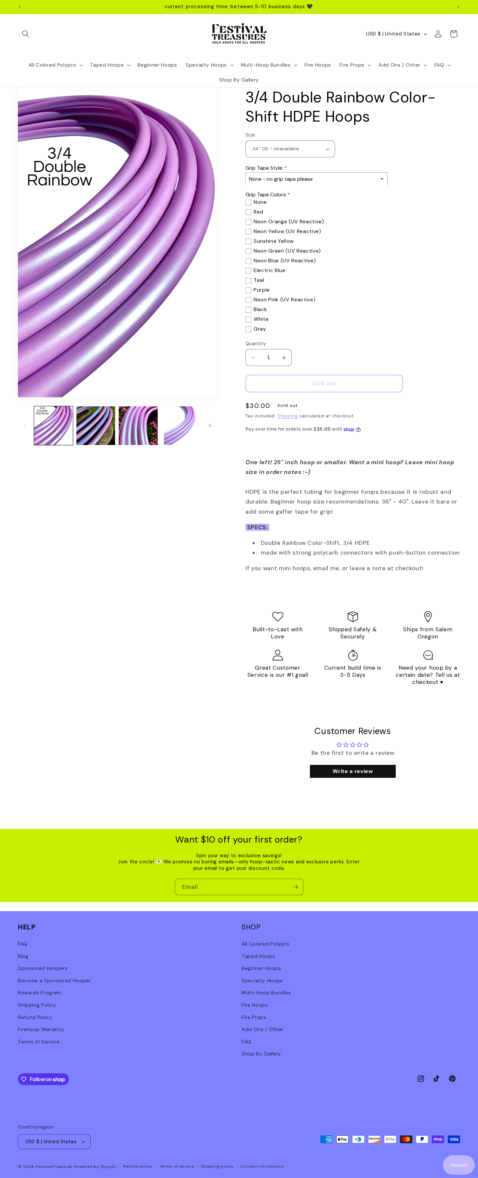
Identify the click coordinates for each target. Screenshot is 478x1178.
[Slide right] (210, 425)
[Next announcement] (458, 7)
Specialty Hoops (262, 980)
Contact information (262, 1166)
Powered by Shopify (95, 1166)
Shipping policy (217, 1166)
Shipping (288, 416)
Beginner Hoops (261, 968)
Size (250, 135)
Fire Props (254, 1017)
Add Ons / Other (263, 1029)
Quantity (256, 344)
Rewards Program (39, 992)
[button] (25, 34)
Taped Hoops (258, 956)
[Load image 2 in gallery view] (95, 425)
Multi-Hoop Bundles (266, 992)
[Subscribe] (295, 887)
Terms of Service (39, 1041)
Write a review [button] (353, 771)
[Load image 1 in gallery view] (53, 425)
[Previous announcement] (20, 7)
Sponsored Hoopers (43, 968)
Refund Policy (35, 1017)
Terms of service (177, 1166)
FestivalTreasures (54, 1166)
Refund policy (138, 1166)
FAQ (23, 943)
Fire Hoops (255, 1004)
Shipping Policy (37, 1004)
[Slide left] (25, 425)
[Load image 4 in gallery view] (180, 425)
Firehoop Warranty (41, 1029)
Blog (23, 956)
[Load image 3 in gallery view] (138, 425)
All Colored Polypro (265, 943)
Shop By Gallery (261, 1054)
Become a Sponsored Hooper (54, 980)
